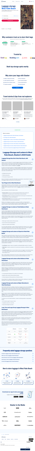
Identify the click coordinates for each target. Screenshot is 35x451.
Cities (3, 434)
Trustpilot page (11, 319)
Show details (27, 447)
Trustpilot (18, 165)
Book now (17, 87)
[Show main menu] (33, 1)
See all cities (16, 439)
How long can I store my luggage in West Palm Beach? (11, 359)
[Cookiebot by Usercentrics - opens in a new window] (27, 442)
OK (25, 449)
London (3, 439)
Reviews (22, 1)
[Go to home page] (3, 1)
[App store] (21, 396)
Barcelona (8, 439)
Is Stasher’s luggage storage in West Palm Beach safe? (11, 353)
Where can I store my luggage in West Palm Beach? (10, 355)
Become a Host (18, 1)
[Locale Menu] (30, 1)
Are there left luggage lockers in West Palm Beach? (10, 361)
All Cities (13, 1)
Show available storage (10, 20)
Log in (31, 1)
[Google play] (16, 396)
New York (12, 439)
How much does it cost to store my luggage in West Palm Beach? (12, 357)
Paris (5, 439)
